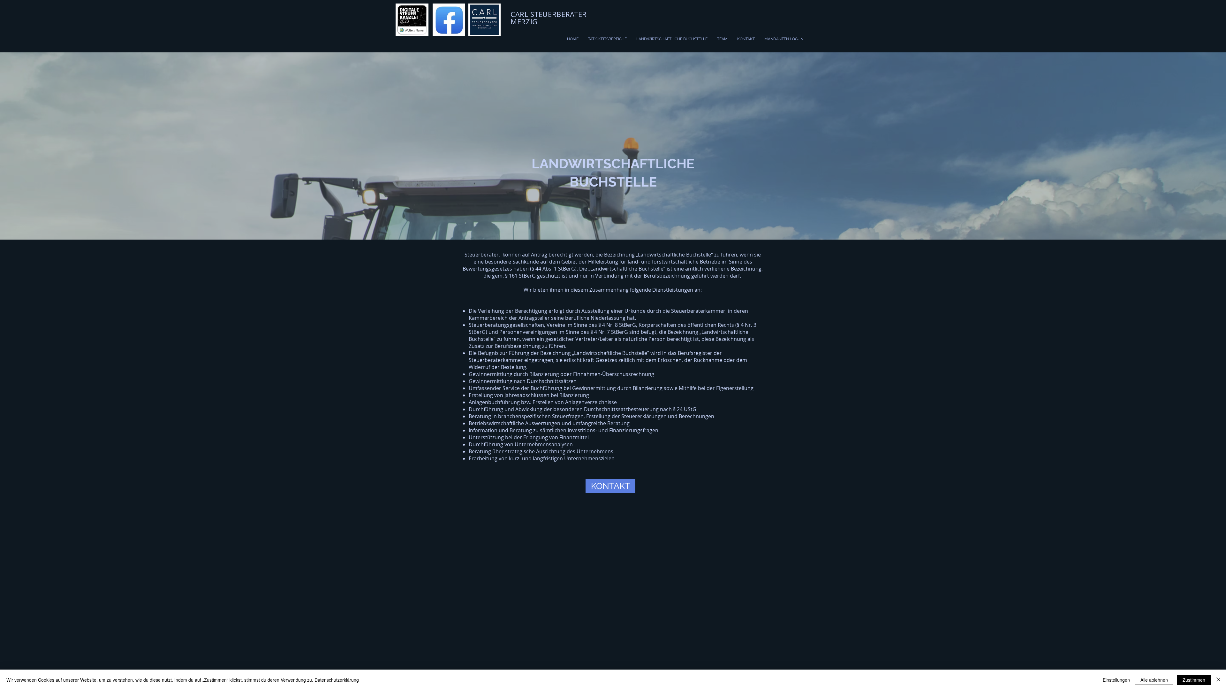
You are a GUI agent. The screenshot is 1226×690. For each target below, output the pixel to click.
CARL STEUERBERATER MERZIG (549, 18)
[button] (610, 486)
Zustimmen (1194, 680)
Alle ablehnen (1154, 680)
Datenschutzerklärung (336, 680)
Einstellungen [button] (1116, 680)
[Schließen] (1218, 680)
